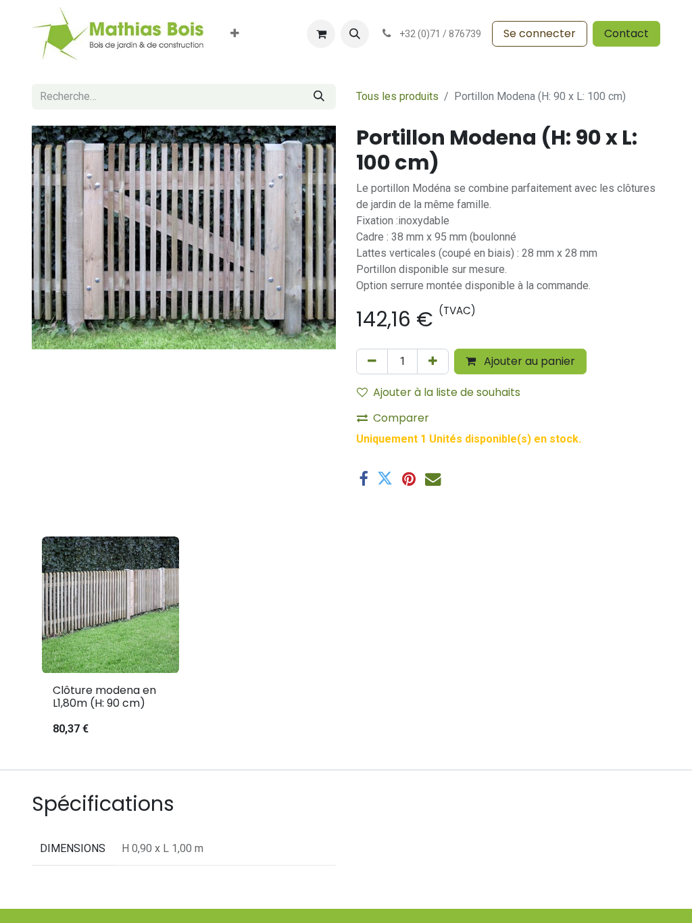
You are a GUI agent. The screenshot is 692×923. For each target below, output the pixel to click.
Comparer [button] (401, 418)
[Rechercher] (319, 96)
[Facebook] (363, 479)
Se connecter (539, 33)
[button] (355, 34)
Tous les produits (397, 96)
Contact (626, 33)
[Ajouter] (433, 361)
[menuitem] (235, 33)
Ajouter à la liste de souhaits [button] (446, 392)
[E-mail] (433, 479)
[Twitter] (385, 479)
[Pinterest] (409, 479)
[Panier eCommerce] (321, 34)
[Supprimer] (372, 361)
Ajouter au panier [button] (528, 361)
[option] (346, 642)
